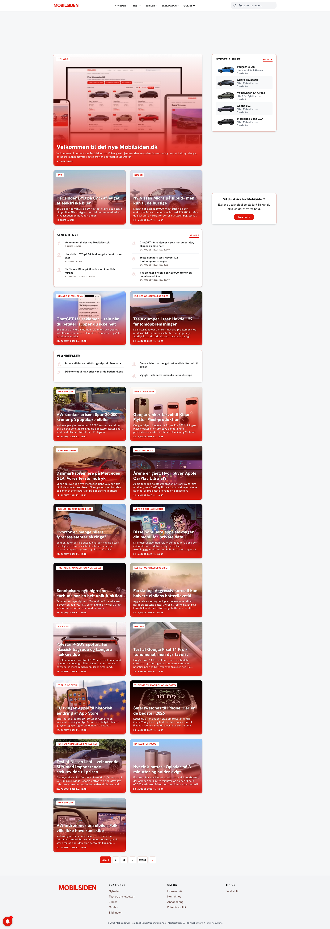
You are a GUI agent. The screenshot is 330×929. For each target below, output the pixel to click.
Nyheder (120, 5)
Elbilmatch (169, 5)
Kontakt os (174, 896)
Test (136, 5)
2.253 (142, 860)
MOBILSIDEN (65, 5)
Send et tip (232, 891)
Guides (188, 5)
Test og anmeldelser (122, 896)
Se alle (194, 235)
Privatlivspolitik (177, 907)
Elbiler (150, 5)
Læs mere (244, 217)
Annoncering (175, 902)
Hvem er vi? (174, 891)
